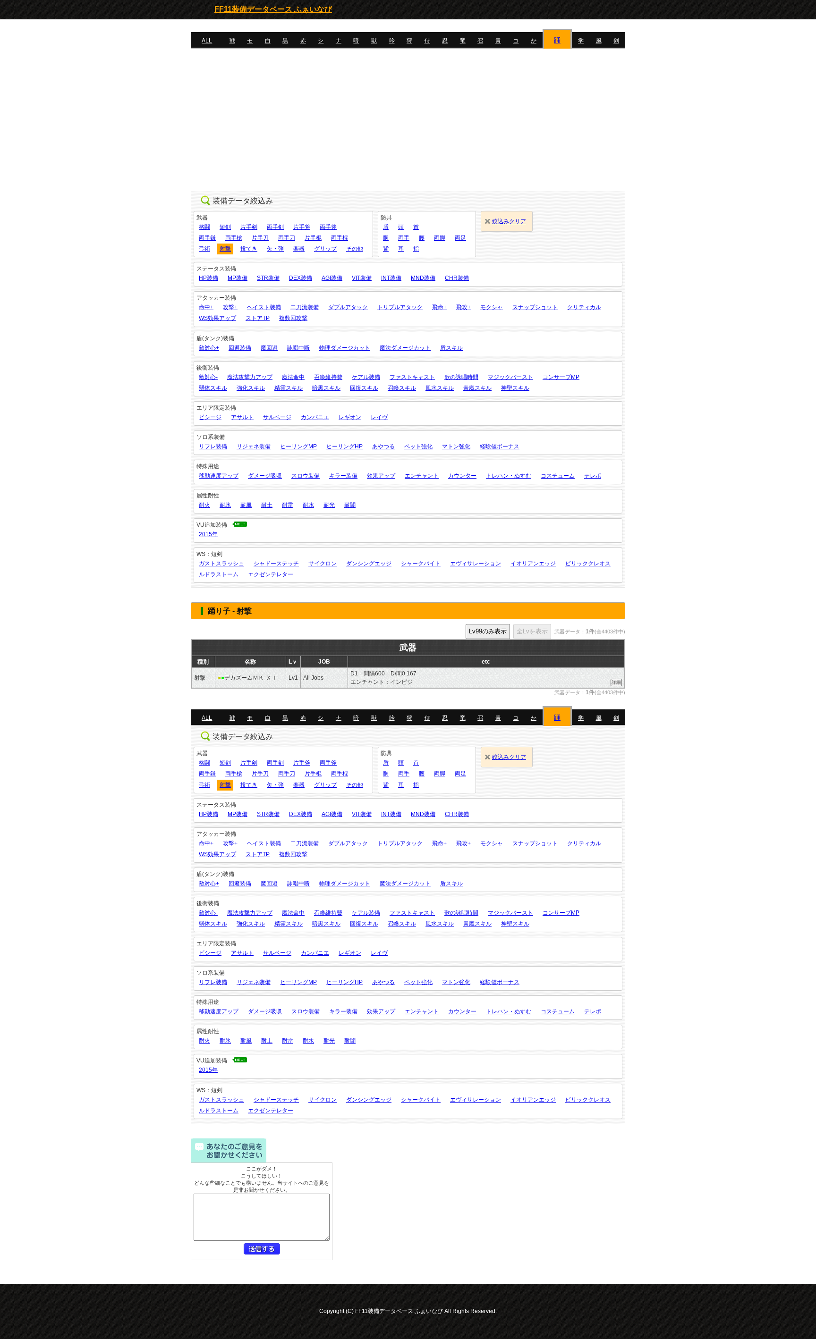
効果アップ (381, 475)
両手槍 (233, 238)
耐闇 (350, 505)
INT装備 (391, 278)
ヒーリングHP (344, 446)
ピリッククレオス (588, 563)
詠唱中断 (298, 348)
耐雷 (287, 505)
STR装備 (268, 278)
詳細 (616, 682)
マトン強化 (456, 446)
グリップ (325, 248)
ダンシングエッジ (368, 563)
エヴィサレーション (475, 563)
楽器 (299, 248)
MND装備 (423, 278)
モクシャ (491, 307)
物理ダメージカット (344, 348)
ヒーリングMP (298, 446)
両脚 (439, 238)
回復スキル (364, 388)
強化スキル (251, 388)
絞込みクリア (509, 221)
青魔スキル (477, 388)
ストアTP (258, 318)
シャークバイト (421, 563)
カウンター (462, 475)
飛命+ (439, 307)
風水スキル (439, 388)
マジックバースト (510, 377)
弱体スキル (213, 388)
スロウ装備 (305, 475)
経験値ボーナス (499, 446)
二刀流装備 (304, 307)
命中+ (206, 307)
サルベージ (277, 417)
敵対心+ (209, 348)
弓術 (204, 248)
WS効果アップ (217, 318)
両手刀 (286, 238)
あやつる (383, 446)
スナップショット (535, 307)
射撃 (225, 248)
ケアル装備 (366, 377)
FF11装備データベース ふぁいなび (273, 9)
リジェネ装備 (254, 446)
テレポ (592, 475)
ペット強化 (418, 446)
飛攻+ (463, 307)
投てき (248, 248)
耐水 (308, 505)
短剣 (225, 227)
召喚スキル (402, 388)
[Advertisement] (408, 120)
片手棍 (313, 238)
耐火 (204, 505)
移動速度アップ (218, 475)
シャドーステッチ (276, 563)
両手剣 (275, 227)
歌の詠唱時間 (461, 377)
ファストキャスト (412, 377)
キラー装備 (343, 475)
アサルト (242, 417)
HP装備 (208, 278)
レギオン (350, 417)
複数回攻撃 (293, 318)
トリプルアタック (400, 307)
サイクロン (322, 563)
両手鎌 (207, 238)
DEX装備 (300, 278)
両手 (403, 238)
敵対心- (208, 377)
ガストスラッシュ (221, 563)
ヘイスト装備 (264, 307)
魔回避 (269, 348)
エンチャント (422, 475)
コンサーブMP (561, 377)
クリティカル (584, 307)
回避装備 (240, 348)
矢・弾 (275, 248)
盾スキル (451, 348)
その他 (354, 248)
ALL (207, 40)
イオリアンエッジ (533, 563)
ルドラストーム (218, 574)
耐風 (246, 505)
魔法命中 (293, 377)
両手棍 (339, 238)
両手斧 (328, 227)
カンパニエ (315, 417)
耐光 (329, 505)
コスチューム (558, 475)
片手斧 (301, 227)
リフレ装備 (213, 446)
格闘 (204, 227)
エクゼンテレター (270, 574)
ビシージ (210, 417)
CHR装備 (457, 278)
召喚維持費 (328, 377)
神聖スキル (515, 388)
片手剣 (248, 227)
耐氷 (225, 505)
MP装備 (237, 278)
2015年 (208, 534)
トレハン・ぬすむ (508, 475)
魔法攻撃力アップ (249, 377)
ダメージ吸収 (265, 475)
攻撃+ (230, 307)
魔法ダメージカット (405, 348)
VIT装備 (362, 278)
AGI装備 (332, 278)
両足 (460, 238)
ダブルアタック (348, 307)
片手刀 (260, 238)
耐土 (266, 505)
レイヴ (379, 417)
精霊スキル (288, 388)
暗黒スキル (326, 388)
